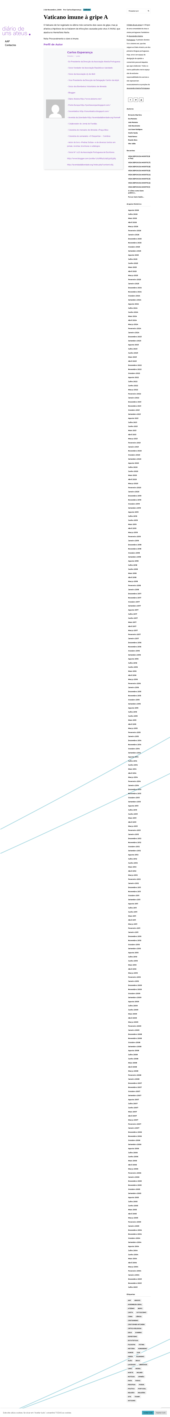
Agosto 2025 (133, 255)
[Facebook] (130, 100)
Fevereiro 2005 (134, 1222)
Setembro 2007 (134, 1095)
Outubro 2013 (134, 798)
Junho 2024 (133, 312)
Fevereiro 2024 (134, 328)
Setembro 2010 (134, 948)
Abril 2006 (132, 1165)
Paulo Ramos (132, 136)
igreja (130, 1356)
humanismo (142, 1348)
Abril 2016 (132, 675)
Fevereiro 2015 (134, 732)
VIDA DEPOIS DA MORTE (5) (139, 171)
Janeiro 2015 (133, 736)
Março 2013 (133, 826)
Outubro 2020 (134, 455)
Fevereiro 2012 (134, 879)
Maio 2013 (132, 818)
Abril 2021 (132, 434)
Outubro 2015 (134, 700)
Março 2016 (133, 679)
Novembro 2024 (135, 292)
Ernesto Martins (135, 115)
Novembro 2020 (135, 451)
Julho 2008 (133, 1055)
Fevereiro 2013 (134, 830)
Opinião (141, 1377)
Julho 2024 (133, 308)
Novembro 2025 (134, 243)
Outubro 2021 (134, 410)
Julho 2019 (132, 516)
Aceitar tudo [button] (147, 1413)
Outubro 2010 (134, 944)
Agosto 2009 (133, 1002)
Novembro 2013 (134, 793)
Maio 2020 (132, 475)
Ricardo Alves (132, 140)
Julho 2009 (133, 1006)
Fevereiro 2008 (134, 1075)
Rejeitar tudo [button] (160, 1413)
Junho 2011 (132, 912)
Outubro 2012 (134, 846)
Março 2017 (133, 630)
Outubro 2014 (134, 749)
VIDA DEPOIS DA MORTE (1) (139, 187)
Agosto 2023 (133, 345)
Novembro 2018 (134, 549)
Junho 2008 (133, 1059)
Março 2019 (133, 532)
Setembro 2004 (134, 1242)
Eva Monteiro (132, 119)
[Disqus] (83, 205)
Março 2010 (133, 973)
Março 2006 (133, 1169)
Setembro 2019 (134, 508)
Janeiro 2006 (133, 1177)
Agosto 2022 (133, 377)
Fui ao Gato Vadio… (136, 197)
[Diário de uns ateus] (16, 19)
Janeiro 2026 (133, 235)
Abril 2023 (132, 361)
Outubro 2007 (134, 1091)
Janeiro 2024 (133, 333)
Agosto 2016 (133, 659)
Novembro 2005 (135, 1185)
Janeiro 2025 (133, 284)
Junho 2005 (133, 1206)
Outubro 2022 (134, 373)
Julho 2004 (133, 1250)
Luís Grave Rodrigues (135, 129)
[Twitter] (136, 100)
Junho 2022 (133, 386)
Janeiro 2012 (133, 883)
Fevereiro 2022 (134, 394)
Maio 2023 (132, 357)
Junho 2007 (133, 1108)
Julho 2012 (132, 859)
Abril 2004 (132, 1263)
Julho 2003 (133, 1287)
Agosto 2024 (133, 304)
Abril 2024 (132, 320)
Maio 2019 (132, 524)
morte (130, 1372)
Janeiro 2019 (133, 541)
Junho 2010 (133, 961)
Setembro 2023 (134, 341)
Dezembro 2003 (135, 1279)
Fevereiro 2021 (134, 443)
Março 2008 (133, 1071)
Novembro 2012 (134, 842)
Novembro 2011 (134, 891)
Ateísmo (131, 1308)
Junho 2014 (133, 765)
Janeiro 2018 (133, 589)
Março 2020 (133, 483)
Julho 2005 (132, 1201)
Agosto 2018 (133, 561)
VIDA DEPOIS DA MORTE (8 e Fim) (139, 157)
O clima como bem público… (136, 192)
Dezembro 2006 (135, 1132)
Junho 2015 (133, 716)
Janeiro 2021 (133, 447)
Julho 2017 (132, 614)
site (129, 1396)
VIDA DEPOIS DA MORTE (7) (139, 162)
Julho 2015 (132, 712)
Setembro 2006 (134, 1144)
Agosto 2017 (133, 610)
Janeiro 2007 (133, 1128)
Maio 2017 (132, 622)
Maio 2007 (132, 1112)
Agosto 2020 (133, 463)
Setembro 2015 (134, 704)
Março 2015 (133, 728)
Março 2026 (133, 226)
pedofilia (131, 1384)
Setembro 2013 (134, 802)
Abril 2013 (132, 822)
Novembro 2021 (134, 406)
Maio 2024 (132, 316)
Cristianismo (133, 1320)
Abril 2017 (132, 626)
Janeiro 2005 (133, 1226)
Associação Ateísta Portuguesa (138, 88)
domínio (138, 1332)
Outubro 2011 (133, 895)
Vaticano (131, 1400)
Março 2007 (133, 1120)
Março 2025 (133, 275)
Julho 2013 (132, 810)
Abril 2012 (132, 871)
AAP (7, 41)
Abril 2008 (132, 1067)
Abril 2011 (132, 920)
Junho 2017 (133, 618)
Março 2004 (133, 1267)
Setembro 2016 (134, 655)
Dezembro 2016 (134, 643)
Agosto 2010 (133, 953)
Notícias (131, 1377)
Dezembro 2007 (135, 1083)
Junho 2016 (133, 667)
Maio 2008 (132, 1063)
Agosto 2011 (133, 904)
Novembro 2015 (134, 696)
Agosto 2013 (133, 806)
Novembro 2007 (135, 1087)
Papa (130, 1380)
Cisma (130, 1316)
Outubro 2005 (134, 1189)
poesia (141, 1384)
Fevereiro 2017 (134, 634)
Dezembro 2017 (134, 594)
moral (138, 1368)
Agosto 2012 (133, 855)
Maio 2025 (132, 267)
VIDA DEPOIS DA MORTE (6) (139, 167)
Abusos (137, 1300)
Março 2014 (133, 777)
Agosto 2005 (133, 1197)
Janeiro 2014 (133, 785)
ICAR (138, 1352)
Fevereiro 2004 (134, 1271)
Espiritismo (132, 1336)
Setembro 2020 (134, 459)
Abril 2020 (132, 479)
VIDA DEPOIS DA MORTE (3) (139, 179)
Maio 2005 (132, 1210)
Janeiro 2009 (133, 1030)
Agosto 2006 (133, 1148)
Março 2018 (133, 581)
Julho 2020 (133, 467)
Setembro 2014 (134, 753)
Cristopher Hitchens (136, 1324)
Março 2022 (133, 390)
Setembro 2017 (134, 606)
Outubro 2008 (134, 1042)
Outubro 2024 (134, 296)
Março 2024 (133, 324)
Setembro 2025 (134, 251)
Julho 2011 (132, 908)
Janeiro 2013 (133, 834)
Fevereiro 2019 (134, 536)
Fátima (141, 1344)
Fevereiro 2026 (134, 231)
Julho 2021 (132, 422)
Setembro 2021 (134, 414)
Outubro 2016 (134, 651)
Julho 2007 (133, 1103)
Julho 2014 (132, 761)
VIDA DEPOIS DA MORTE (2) (139, 183)
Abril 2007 (132, 1116)
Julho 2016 (132, 663)
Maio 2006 (132, 1161)
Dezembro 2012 (134, 838)
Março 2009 (133, 1022)
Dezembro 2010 (134, 936)
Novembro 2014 (134, 745)
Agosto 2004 (133, 1246)
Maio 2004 (132, 1259)
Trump (137, 1396)
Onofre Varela (133, 133)
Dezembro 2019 (134, 496)
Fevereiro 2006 (134, 1173)
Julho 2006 (133, 1153)
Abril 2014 (132, 773)
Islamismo (140, 1356)
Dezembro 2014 (134, 740)
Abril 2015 (132, 724)
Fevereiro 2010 (134, 977)
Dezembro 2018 (134, 545)
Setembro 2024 (134, 300)
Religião (131, 1393)
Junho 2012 (133, 863)
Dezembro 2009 (135, 985)
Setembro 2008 (134, 1046)
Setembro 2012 (134, 851)
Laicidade (132, 1364)
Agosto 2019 (133, 512)
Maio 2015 (132, 720)
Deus (130, 1332)
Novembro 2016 (134, 647)
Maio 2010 (132, 965)
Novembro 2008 (135, 1038)
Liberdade (143, 1364)
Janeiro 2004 (133, 1275)
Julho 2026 (132, 214)
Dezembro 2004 (135, 1230)
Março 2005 (133, 1218)
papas (137, 1380)
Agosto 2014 (133, 757)
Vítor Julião (132, 143)
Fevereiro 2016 (134, 683)
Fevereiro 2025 (134, 279)
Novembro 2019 (134, 500)
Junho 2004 (133, 1255)
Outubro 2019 (134, 504)
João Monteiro (133, 122)
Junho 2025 (133, 263)
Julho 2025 (132, 259)
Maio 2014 (132, 769)
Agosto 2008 (133, 1050)
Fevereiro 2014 (134, 781)
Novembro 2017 (134, 598)
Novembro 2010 (134, 940)
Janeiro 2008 (133, 1079)
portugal (142, 1389)
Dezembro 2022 (135, 365)
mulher (139, 1372)
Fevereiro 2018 (134, 585)
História (131, 1348)
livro (130, 1368)
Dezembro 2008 (135, 1034)
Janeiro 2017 (133, 638)
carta (130, 1312)
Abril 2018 (132, 577)
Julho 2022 (132, 381)
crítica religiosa (134, 1328)
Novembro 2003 (135, 1283)
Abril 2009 (132, 1018)
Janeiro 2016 (133, 687)
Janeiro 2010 (133, 981)
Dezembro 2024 (135, 288)
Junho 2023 (133, 353)
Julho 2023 (132, 349)
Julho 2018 (132, 565)
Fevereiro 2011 (134, 928)
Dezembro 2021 (134, 402)
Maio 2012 (132, 867)
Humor (130, 1352)
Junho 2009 (133, 1010)
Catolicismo (87, 10)
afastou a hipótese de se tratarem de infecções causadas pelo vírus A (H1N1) (80, 29)
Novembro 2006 (135, 1136)
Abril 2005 (132, 1214)
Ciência (139, 1316)
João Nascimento (134, 126)
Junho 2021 (133, 426)
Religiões (141, 1393)
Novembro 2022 (135, 369)
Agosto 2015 (133, 708)
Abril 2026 (132, 222)
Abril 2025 (132, 271)
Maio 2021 (132, 430)
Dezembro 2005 (135, 1181)
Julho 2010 (132, 957)
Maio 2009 (132, 1014)
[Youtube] (141, 100)
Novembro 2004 (135, 1234)
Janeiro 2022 (133, 398)
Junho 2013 (133, 814)
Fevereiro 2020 (134, 488)
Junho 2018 (133, 569)
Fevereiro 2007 (134, 1124)
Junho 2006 (133, 1157)
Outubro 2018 (134, 553)
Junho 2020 (133, 471)
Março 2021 (133, 439)
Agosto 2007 (133, 1100)
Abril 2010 (132, 969)
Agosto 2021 (133, 418)
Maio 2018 (132, 573)
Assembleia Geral (135, 1304)
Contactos (10, 45)
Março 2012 (133, 875)
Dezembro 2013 (134, 789)
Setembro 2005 (134, 1193)
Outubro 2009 (134, 993)
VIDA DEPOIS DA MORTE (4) (139, 175)
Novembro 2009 (135, 989)
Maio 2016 (132, 671)
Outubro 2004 (134, 1238)
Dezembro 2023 (135, 337)
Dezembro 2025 (135, 239)
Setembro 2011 (134, 900)
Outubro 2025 (134, 247)
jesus (138, 1360)
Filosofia (131, 1344)
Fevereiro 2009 (134, 1026)
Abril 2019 (132, 528)
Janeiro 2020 (133, 492)
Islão (130, 1360)
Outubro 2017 (134, 602)
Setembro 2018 (134, 557)
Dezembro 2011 (134, 887)
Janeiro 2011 (133, 932)
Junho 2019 (133, 520)
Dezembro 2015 (134, 691)
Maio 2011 (132, 916)
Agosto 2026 (133, 210)
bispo (140, 1308)
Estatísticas (133, 1340)
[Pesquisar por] (148, 11)
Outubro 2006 (134, 1140)
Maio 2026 (132, 218)
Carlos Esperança (80, 52)
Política (131, 1389)
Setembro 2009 (134, 997)
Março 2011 (132, 924)
